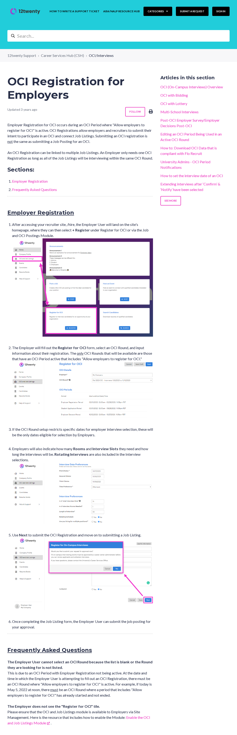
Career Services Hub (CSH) (62, 55)
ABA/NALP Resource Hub (121, 11)
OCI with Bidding (174, 95)
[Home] (25, 11)
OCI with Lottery (173, 103)
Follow (135, 111)
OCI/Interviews (101, 55)
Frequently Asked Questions (34, 189)
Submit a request (192, 11)
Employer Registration (30, 181)
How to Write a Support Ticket (75, 11)
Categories (156, 11)
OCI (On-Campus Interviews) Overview (191, 87)
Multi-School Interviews (179, 112)
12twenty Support (21, 55)
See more (171, 200)
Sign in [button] (220, 11)
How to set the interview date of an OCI (191, 175)
